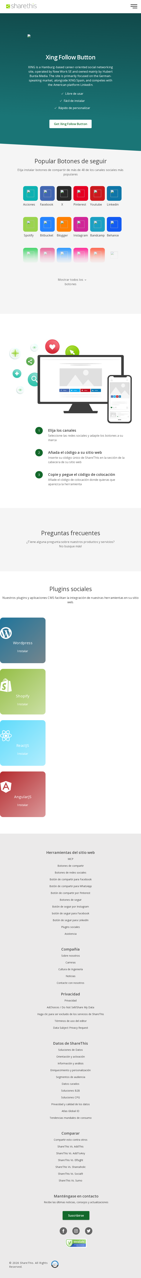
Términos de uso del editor (71, 1021)
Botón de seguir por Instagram (70, 906)
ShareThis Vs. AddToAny (70, 1153)
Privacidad (70, 1000)
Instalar (22, 651)
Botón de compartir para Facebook (71, 879)
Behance (113, 235)
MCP (70, 859)
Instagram (80, 235)
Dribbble (46, 266)
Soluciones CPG (70, 1097)
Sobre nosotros (70, 955)
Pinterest (79, 204)
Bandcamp (97, 235)
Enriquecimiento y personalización (70, 1070)
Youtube (96, 204)
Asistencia (71, 933)
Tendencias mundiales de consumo (71, 1118)
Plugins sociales (70, 927)
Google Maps (112, 268)
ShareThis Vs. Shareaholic (70, 1167)
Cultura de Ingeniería (70, 969)
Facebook (46, 204)
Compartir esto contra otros (70, 1139)
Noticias (70, 976)
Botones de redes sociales (70, 872)
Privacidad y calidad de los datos (70, 1104)
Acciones (29, 204)
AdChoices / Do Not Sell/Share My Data (70, 1007)
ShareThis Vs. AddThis (70, 1146)
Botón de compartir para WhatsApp (70, 886)
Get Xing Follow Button (70, 124)
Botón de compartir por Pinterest (70, 893)
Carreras (71, 962)
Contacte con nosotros (70, 983)
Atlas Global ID (70, 1111)
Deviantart (30, 266)
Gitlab (96, 266)
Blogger (62, 235)
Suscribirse (76, 1215)
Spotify (29, 235)
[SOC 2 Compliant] (55, 1265)
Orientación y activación (70, 1056)
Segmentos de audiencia (70, 1077)
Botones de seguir (71, 899)
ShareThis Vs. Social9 (70, 1173)
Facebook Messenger (63, 268)
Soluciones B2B (70, 1090)
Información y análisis (71, 1063)
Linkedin (113, 204)
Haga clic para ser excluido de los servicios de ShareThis (70, 1014)
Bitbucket (46, 235)
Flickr (78, 266)
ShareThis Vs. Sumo (70, 1180)
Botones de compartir (70, 865)
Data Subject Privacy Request (70, 1027)
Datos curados (70, 1084)
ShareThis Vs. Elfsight (70, 1160)
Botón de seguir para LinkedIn (70, 920)
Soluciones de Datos (70, 1049)
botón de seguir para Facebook (70, 913)
